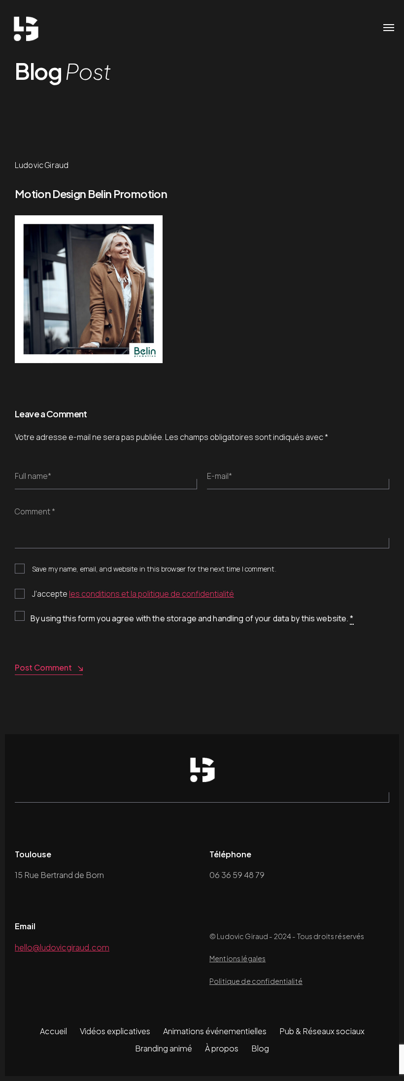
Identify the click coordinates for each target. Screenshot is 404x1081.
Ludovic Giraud (41, 165)
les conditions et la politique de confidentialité (151, 593)
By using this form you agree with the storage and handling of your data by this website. (192, 618)
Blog (260, 1048)
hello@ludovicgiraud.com (62, 947)
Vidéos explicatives (115, 1031)
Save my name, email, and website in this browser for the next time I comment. (154, 569)
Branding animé (163, 1048)
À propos (221, 1048)
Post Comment (43, 667)
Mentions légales (237, 958)
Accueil (53, 1031)
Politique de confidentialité (256, 981)
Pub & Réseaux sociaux (322, 1031)
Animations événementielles (215, 1031)
